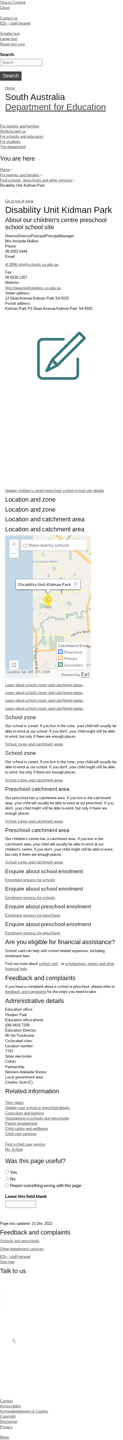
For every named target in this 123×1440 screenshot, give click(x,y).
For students (10, 141)
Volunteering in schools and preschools (37, 1118)
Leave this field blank (26, 1196)
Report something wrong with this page (46, 1185)
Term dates (14, 1102)
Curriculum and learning (24, 1113)
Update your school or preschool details (37, 1108)
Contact (6, 1401)
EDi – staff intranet (15, 23)
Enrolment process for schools (30, 880)
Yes (13, 1172)
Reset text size (12, 44)
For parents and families (19, 126)
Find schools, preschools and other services (36, 180)
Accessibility (10, 1406)
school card (48, 964)
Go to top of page (19, 201)
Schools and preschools (19, 1241)
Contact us (9, 18)
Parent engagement (21, 1123)
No (12, 1178)
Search (7, 54)
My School (14, 1149)
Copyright (8, 1416)
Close (4, 7)
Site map (7, 1262)
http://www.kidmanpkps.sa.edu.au (33, 288)
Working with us (13, 131)
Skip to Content (12, 2)
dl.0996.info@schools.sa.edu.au (31, 264)
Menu (4, 1437)
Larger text (8, 39)
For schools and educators (21, 136)
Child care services (21, 1134)
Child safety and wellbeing (26, 1128)
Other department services (22, 1249)
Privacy (6, 1427)
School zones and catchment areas (34, 744)
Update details (54, 490)
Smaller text (10, 33)
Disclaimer (8, 1421)
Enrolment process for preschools (32, 915)
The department (13, 147)
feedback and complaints (25, 992)
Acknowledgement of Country (24, 1411)
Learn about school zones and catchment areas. (44, 685)
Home (10, 88)
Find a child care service (25, 1144)
